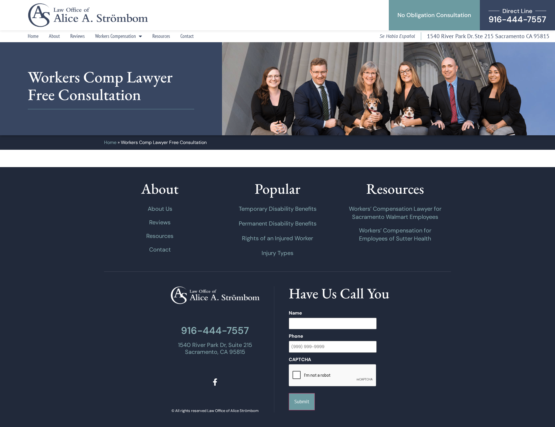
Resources (161, 36)
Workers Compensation (115, 36)
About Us (160, 208)
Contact (187, 36)
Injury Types (277, 253)
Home (33, 36)
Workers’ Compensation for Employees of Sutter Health (395, 234)
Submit (301, 401)
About (54, 36)
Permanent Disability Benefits (278, 223)
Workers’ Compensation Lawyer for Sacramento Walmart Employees (395, 213)
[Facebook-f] (215, 382)
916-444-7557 (215, 330)
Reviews (77, 36)
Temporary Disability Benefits (278, 208)
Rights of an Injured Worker (277, 238)
